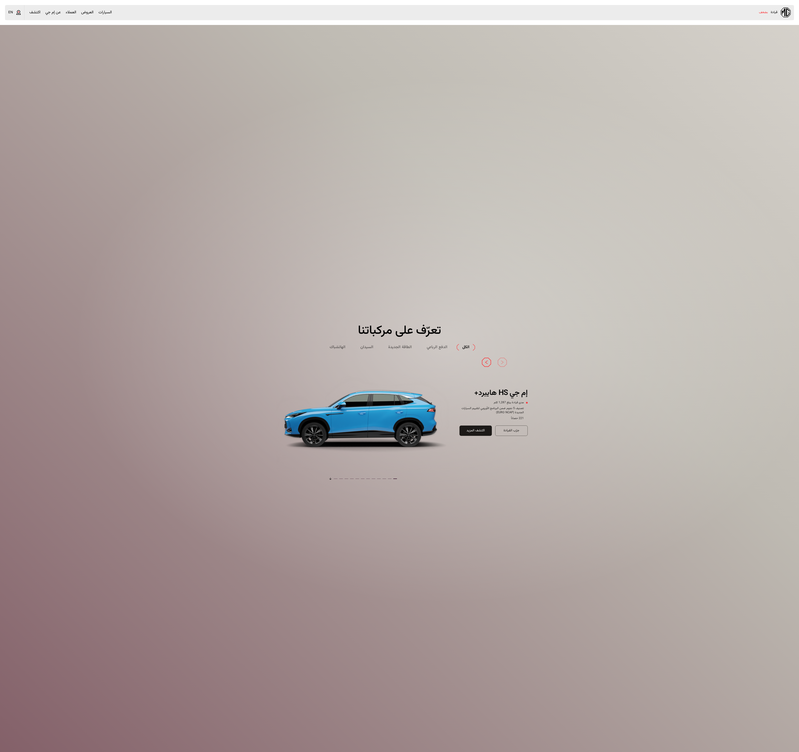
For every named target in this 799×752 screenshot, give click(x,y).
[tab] (466, 347)
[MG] (786, 12)
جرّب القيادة (511, 430)
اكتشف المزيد (475, 430)
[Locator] (18, 12)
